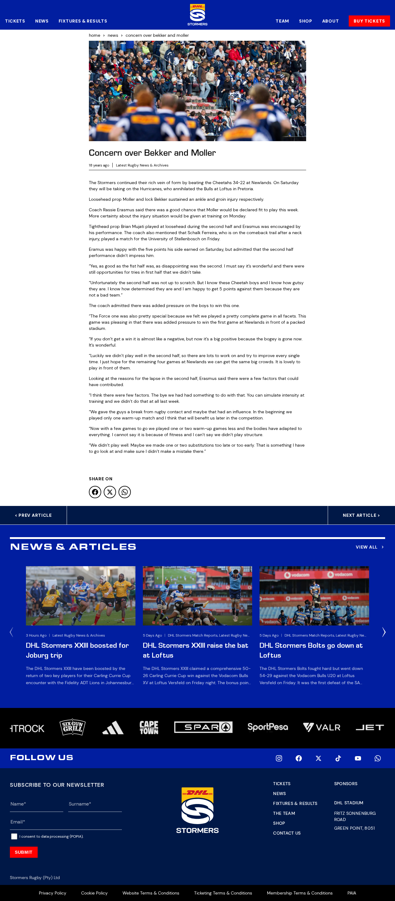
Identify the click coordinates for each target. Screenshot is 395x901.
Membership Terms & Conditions (300, 893)
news (113, 35)
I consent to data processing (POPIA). (51, 836)
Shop (305, 21)
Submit (24, 852)
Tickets (15, 21)
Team (282, 21)
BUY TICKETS (369, 21)
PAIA (351, 893)
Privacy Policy (52, 893)
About (330, 21)
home (94, 35)
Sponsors (346, 783)
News (42, 21)
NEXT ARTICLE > (361, 515)
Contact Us (287, 833)
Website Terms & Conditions (151, 893)
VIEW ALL (367, 547)
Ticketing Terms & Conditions (223, 893)
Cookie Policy (94, 893)
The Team (284, 813)
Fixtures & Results (83, 21)
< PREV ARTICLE (33, 515)
